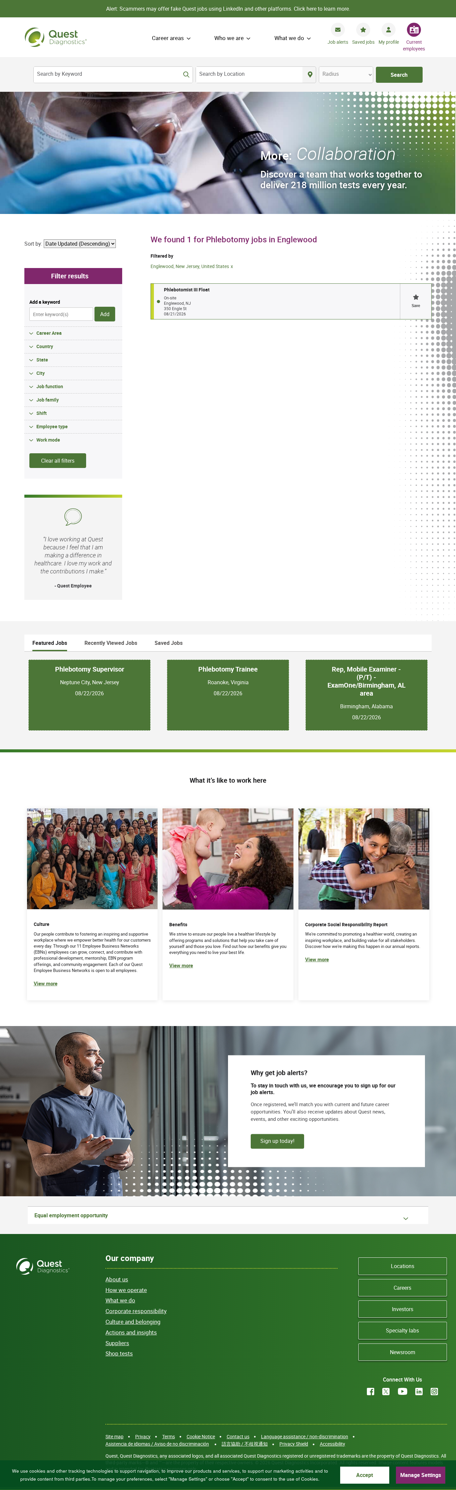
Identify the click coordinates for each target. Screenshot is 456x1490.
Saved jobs (363, 42)
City (40, 373)
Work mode (48, 440)
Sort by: (33, 243)
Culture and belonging (133, 1321)
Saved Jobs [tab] (169, 643)
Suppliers (117, 1343)
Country (44, 346)
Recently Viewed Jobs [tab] (110, 643)
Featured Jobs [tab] (49, 643)
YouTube (402, 1391)
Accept (364, 1475)
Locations (402, 1266)
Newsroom (402, 1352)
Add (104, 314)
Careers (402, 1287)
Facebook (370, 1391)
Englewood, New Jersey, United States (190, 266)
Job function (49, 386)
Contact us (238, 1436)
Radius (330, 73)
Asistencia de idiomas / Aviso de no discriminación (157, 1444)
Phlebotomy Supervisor (89, 669)
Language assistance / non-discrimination (304, 1436)
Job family (47, 400)
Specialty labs (402, 1330)
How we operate (126, 1290)
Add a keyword (44, 302)
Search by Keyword (59, 73)
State (42, 359)
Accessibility (332, 1444)
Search (399, 74)
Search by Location (222, 73)
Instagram (434, 1391)
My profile (389, 42)
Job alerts (337, 42)
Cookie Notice (201, 1436)
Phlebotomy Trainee (228, 669)
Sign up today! (277, 1141)
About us (116, 1279)
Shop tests (119, 1353)
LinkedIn (419, 1391)
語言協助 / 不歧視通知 (245, 1444)
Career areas (168, 38)
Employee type (52, 426)
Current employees (414, 45)
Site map (114, 1436)
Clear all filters (57, 460)
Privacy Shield (293, 1444)
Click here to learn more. (322, 8)
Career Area (49, 333)
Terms (168, 1436)
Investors (402, 1309)
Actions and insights (131, 1332)
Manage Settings (420, 1475)
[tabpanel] (228, 695)
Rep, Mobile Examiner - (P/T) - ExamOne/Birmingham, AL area (366, 681)
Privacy (143, 1436)
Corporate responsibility (136, 1311)
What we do (289, 38)
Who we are (229, 38)
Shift (41, 413)
